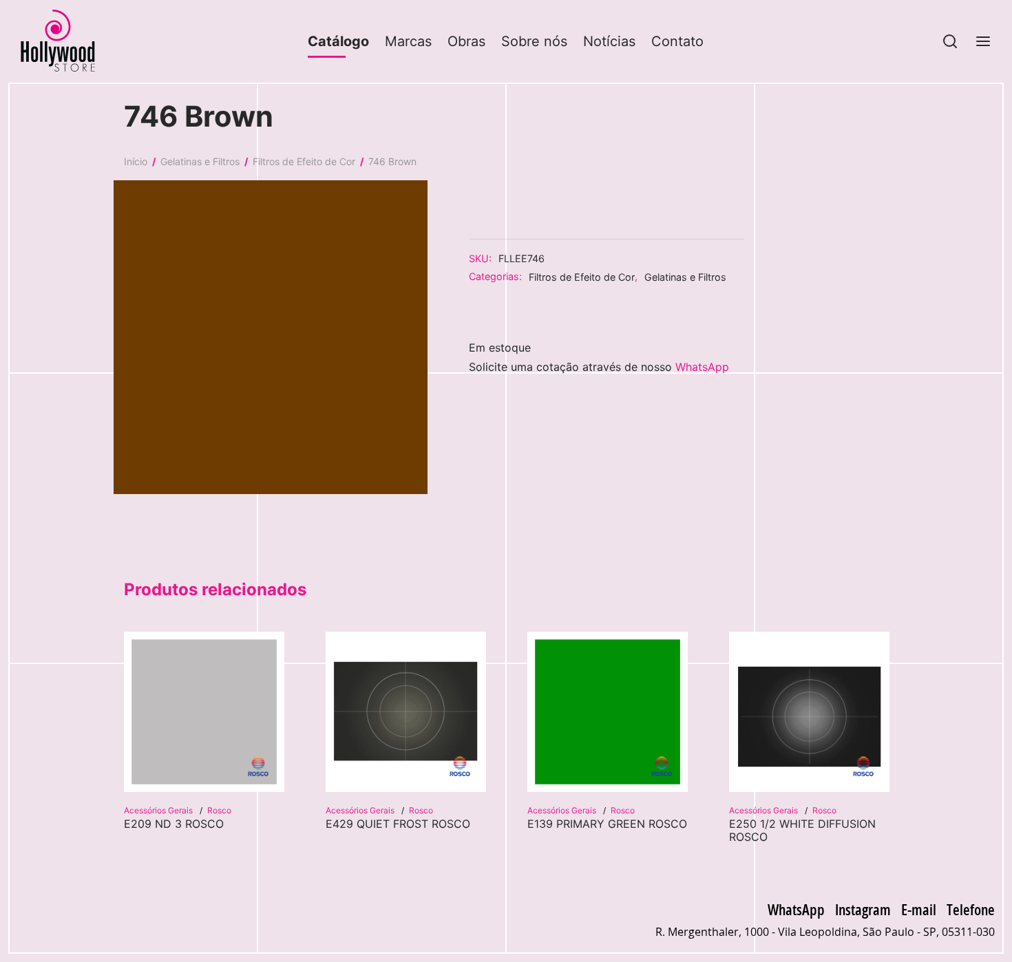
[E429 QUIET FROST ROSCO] (406, 712)
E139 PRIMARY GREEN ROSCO (607, 824)
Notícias (609, 41)
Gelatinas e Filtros (200, 161)
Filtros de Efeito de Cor (304, 161)
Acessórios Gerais (159, 810)
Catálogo (338, 41)
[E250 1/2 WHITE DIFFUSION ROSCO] (809, 712)
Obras (466, 41)
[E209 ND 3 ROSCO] (204, 712)
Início (135, 161)
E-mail (918, 909)
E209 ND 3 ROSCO (174, 824)
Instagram (863, 909)
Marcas (408, 41)
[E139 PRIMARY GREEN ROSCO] (607, 712)
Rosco (219, 810)
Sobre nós (534, 41)
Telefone (971, 909)
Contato (677, 41)
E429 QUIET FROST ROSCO (398, 824)
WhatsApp (702, 367)
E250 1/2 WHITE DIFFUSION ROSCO (802, 830)
